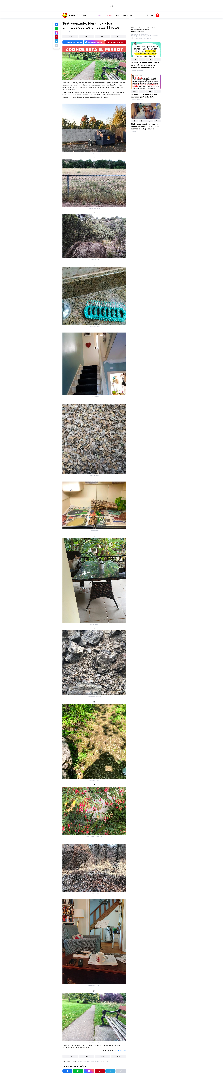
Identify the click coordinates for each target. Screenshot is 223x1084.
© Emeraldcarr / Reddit (94, 259)
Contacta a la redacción (136, 26)
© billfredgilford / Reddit (94, 153)
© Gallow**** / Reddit (94, 1042)
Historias (133, 70)
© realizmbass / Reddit (94, 326)
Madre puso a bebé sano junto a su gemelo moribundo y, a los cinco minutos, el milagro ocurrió (145, 126)
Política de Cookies (151, 27)
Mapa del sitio (146, 29)
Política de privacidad (149, 26)
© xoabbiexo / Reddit (94, 780)
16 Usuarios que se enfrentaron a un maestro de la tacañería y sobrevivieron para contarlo (145, 64)
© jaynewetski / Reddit (94, 208)
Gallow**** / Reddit (120, 1050)
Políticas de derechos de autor (138, 27)
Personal (101, 15)
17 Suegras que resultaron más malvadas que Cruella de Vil (144, 95)
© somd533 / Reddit (94, 396)
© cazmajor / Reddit (94, 530)
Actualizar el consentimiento (137, 31)
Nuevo (110, 15)
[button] (134, 59)
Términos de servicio (136, 29)
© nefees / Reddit (94, 624)
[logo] (74, 15)
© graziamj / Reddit (94, 893)
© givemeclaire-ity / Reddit (94, 696)
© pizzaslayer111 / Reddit (94, 985)
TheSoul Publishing (142, 34)
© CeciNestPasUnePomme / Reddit (94, 836)
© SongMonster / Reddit (94, 475)
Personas (140, 70)
